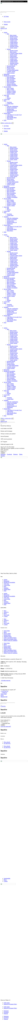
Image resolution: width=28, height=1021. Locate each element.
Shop (5, 610)
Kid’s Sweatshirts (11, 78)
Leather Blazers (14, 42)
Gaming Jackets (11, 68)
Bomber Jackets (14, 36)
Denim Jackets (13, 38)
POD (5, 120)
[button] (5, 1000)
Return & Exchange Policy (10, 639)
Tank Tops (6, 95)
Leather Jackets (14, 43)
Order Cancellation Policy (10, 637)
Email (2, 451)
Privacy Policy (7, 633)
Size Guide (6, 615)
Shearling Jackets (14, 46)
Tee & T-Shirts (7, 86)
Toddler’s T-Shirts (11, 91)
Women (9, 49)
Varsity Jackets (13, 47)
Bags (5, 100)
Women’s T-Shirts (11, 92)
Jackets (5, 32)
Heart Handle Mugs (12, 117)
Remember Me (6, 723)
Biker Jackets (13, 35)
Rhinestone (6, 74)
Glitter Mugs (10, 116)
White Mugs (10, 119)
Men (8, 33)
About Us (6, 612)
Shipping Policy (8, 636)
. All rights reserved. (5, 680)
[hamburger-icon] (1, 325)
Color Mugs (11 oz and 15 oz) (14, 114)
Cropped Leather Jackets (16, 53)
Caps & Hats (7, 585)
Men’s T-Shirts (10, 89)
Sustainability (7, 878)
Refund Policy (7, 635)
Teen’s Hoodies (10, 82)
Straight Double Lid (12, 110)
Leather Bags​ (10, 103)
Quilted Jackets (13, 45)
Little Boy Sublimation (12, 106)
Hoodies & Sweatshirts (9, 75)
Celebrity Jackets (11, 71)
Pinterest (6, 1013)
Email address (4, 720)
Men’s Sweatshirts (11, 81)
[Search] (1, 705)
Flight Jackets (13, 56)
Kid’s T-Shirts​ (10, 88)
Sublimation (10, 112)
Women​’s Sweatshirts (12, 85)
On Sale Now (7, 743)
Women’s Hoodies (11, 84)
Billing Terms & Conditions (10, 640)
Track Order (7, 630)
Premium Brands (11, 66)
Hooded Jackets (14, 39)
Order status (7, 1002)
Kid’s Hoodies (10, 77)
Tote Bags (9, 102)
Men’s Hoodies (10, 80)
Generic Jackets (11, 73)
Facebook (6, 1012)
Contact (6, 616)
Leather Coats (13, 40)
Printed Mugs (7, 113)
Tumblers (6, 105)
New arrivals (7, 742)
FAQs (2, 695)
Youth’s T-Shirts (11, 93)
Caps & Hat (7, 99)
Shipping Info (4, 696)
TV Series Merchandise (12, 70)
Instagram (6, 1010)
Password (3, 721)
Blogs (5, 613)
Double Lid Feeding (12, 107)
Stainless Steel (10, 109)
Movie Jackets (10, 67)
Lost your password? (6, 726)
